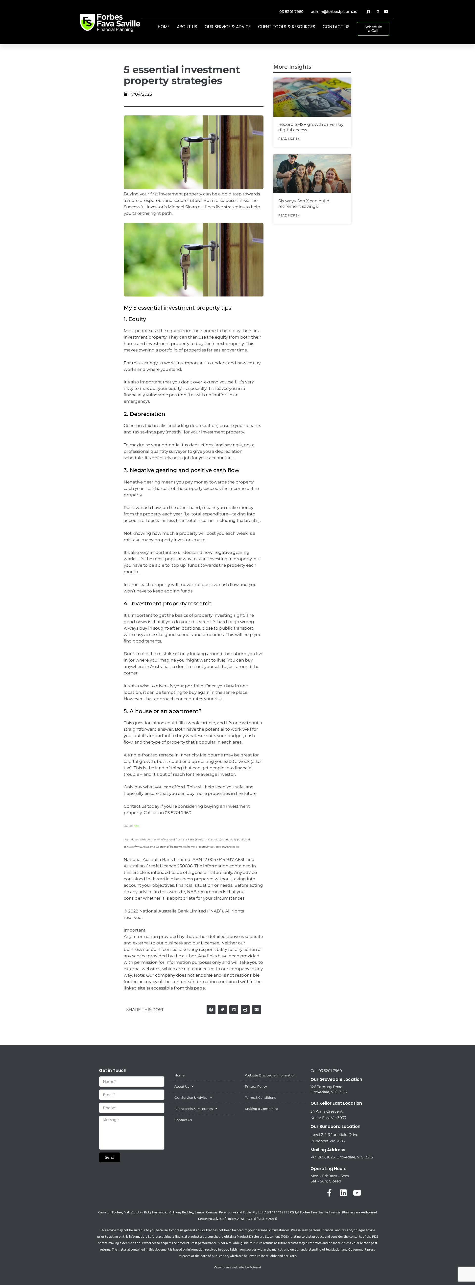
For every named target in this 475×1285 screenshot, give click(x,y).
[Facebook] (368, 11)
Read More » (289, 138)
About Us (187, 27)
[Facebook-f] (329, 1193)
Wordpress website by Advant (237, 1267)
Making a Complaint (261, 1109)
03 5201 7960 (291, 11)
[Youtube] (386, 11)
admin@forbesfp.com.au (334, 11)
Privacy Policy (256, 1086)
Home (163, 27)
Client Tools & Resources (286, 27)
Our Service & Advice (228, 27)
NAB (136, 826)
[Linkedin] (377, 11)
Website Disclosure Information (270, 1075)
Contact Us (336, 27)
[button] (211, 1009)
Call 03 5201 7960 (326, 1070)
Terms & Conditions (260, 1097)
